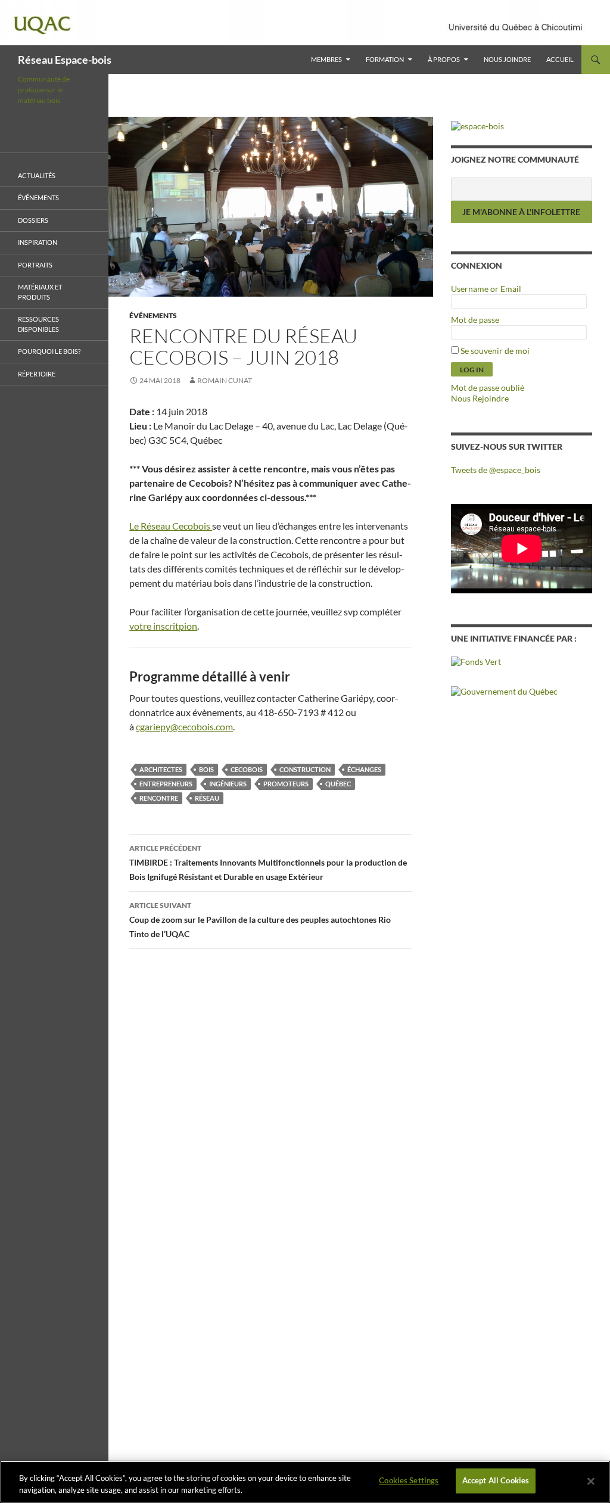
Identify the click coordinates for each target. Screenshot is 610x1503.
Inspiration (37, 242)
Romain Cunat (224, 380)
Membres (326, 59)
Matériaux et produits (40, 292)
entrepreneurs (165, 784)
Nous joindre (507, 59)
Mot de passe (475, 320)
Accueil (560, 59)
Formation (385, 59)
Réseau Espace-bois (64, 59)
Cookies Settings (408, 1480)
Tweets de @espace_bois (495, 470)
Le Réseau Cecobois (170, 525)
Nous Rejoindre (480, 398)
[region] (305, 1482)
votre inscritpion (163, 625)
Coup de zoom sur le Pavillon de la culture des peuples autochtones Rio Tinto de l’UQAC (260, 920)
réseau (207, 798)
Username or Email (486, 289)
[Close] (591, 1481)
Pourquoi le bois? (49, 351)
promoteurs (286, 784)
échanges (364, 769)
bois (206, 769)
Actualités (36, 175)
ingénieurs (228, 784)
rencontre (158, 798)
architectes (160, 769)
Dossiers (33, 220)
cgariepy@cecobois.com (184, 726)
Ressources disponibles (38, 324)
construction (305, 769)
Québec (338, 784)
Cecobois (247, 769)
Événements (153, 315)
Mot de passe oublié (487, 387)
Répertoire (36, 374)
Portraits (35, 265)
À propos (444, 59)
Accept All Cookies (495, 1480)
